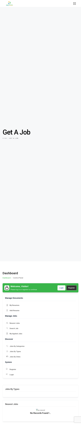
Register (71, 288)
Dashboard (7, 278)
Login (61, 288)
